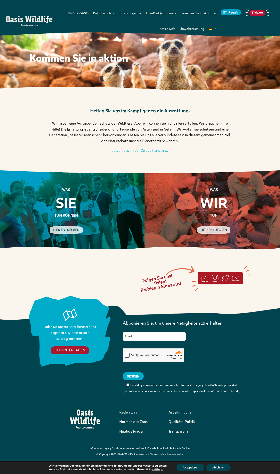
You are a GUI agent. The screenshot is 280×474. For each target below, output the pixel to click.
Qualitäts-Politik (181, 421)
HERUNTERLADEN (70, 350)
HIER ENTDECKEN (66, 230)
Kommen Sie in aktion (196, 13)
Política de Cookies (180, 448)
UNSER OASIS (78, 13)
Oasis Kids (167, 29)
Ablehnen (218, 467)
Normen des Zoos (133, 421)
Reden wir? (128, 412)
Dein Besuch (102, 13)
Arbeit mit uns (179, 412)
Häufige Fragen (131, 431)
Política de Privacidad (156, 448)
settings (157, 469)
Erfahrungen (129, 13)
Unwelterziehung (192, 29)
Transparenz (178, 431)
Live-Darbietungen (159, 13)
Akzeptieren (190, 467)
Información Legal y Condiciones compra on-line (116, 448)
